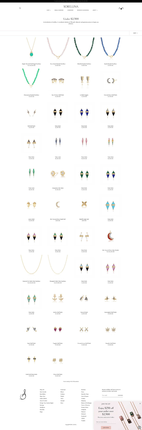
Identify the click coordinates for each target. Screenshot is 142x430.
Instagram (83, 409)
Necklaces (42, 407)
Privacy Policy (84, 407)
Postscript (63, 390)
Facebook (83, 416)
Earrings (42, 405)
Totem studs (58, 157)
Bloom (62, 392)
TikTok (83, 418)
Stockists (83, 390)
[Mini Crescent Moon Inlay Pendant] (110, 236)
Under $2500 (43, 398)
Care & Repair (84, 396)
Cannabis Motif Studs (110, 343)
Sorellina (74, 424)
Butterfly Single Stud (84, 219)
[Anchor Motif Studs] (58, 298)
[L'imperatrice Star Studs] (58, 174)
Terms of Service (85, 405)
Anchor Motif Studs (57, 312)
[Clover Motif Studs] (58, 360)
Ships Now (42, 396)
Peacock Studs (84, 312)
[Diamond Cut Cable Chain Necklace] (31, 267)
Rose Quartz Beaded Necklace (57, 64)
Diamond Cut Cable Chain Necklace (31, 281)
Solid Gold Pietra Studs (31, 374)
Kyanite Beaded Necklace (110, 64)
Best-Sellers (43, 394)
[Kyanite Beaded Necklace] (110, 50)
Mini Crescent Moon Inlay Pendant (110, 250)
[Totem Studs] (84, 143)
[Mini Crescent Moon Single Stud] (58, 205)
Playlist (62, 396)
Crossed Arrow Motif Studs (84, 343)
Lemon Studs (31, 219)
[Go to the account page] (118, 8)
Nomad (62, 401)
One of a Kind (43, 401)
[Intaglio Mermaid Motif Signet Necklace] (31, 50)
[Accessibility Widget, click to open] (139, 427)
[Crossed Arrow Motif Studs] (84, 329)
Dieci (62, 403)
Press (82, 392)
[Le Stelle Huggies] (84, 81)
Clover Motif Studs (57, 374)
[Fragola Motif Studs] (58, 329)
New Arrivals (43, 392)
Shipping (83, 401)
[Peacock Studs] (84, 298)
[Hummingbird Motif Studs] (110, 298)
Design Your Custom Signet (46, 403)
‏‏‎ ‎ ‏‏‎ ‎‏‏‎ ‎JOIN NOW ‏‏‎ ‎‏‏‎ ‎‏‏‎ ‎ (106, 427)
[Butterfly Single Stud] (84, 205)
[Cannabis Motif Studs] (110, 329)
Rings (41, 412)
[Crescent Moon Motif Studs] (110, 81)
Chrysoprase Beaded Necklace (31, 95)
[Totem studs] (58, 143)
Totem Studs (84, 157)
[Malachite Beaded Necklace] (84, 50)
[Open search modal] (20, 8)
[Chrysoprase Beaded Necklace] (31, 81)
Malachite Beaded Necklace (84, 64)
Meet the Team (85, 394)
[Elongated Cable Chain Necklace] (58, 267)
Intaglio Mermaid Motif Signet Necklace (31, 64)
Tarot (62, 398)
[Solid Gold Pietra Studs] (31, 360)
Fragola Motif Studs (57, 343)
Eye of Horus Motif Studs (58, 95)
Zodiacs (63, 394)
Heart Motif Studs (31, 343)
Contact (83, 398)
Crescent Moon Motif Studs (110, 95)
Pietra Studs (58, 126)
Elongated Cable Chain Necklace (58, 281)
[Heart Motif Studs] (31, 329)
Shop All (42, 390)
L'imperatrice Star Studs (57, 188)
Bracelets (42, 409)
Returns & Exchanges (86, 403)
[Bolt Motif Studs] (31, 112)
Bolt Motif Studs (31, 126)
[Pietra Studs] (58, 112)
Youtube (83, 420)
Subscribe (120, 395)
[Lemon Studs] (31, 205)
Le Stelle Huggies (84, 95)
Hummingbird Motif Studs (110, 312)
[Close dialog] (140, 403)
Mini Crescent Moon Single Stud (58, 219)
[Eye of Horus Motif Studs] (58, 81)
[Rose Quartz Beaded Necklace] (58, 50)
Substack (83, 414)
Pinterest (83, 412)
